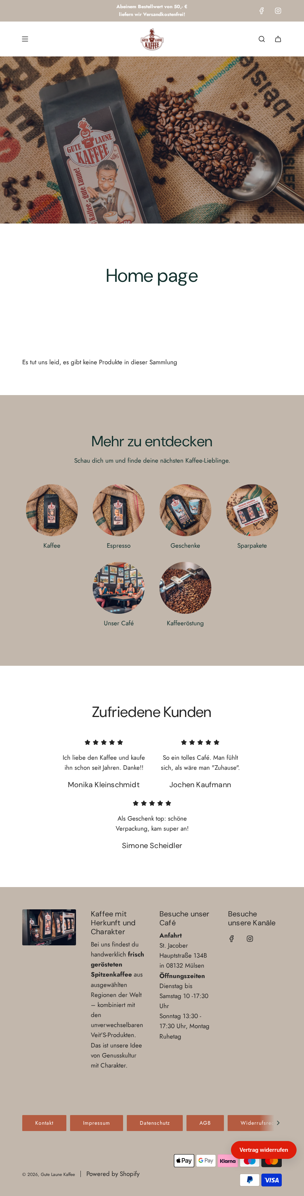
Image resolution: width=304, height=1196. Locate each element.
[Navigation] (25, 39)
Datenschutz (155, 1123)
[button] (278, 1123)
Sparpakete (252, 545)
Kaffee (51, 545)
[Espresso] (119, 510)
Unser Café (119, 623)
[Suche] (262, 39)
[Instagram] (278, 10)
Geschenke (185, 545)
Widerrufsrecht (260, 1123)
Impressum (96, 1123)
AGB (205, 1123)
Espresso (118, 545)
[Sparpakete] (252, 510)
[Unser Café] (119, 588)
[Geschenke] (185, 510)
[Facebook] (262, 10)
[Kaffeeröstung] (185, 588)
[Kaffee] (52, 510)
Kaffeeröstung (185, 623)
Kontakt (44, 1123)
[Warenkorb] (278, 39)
